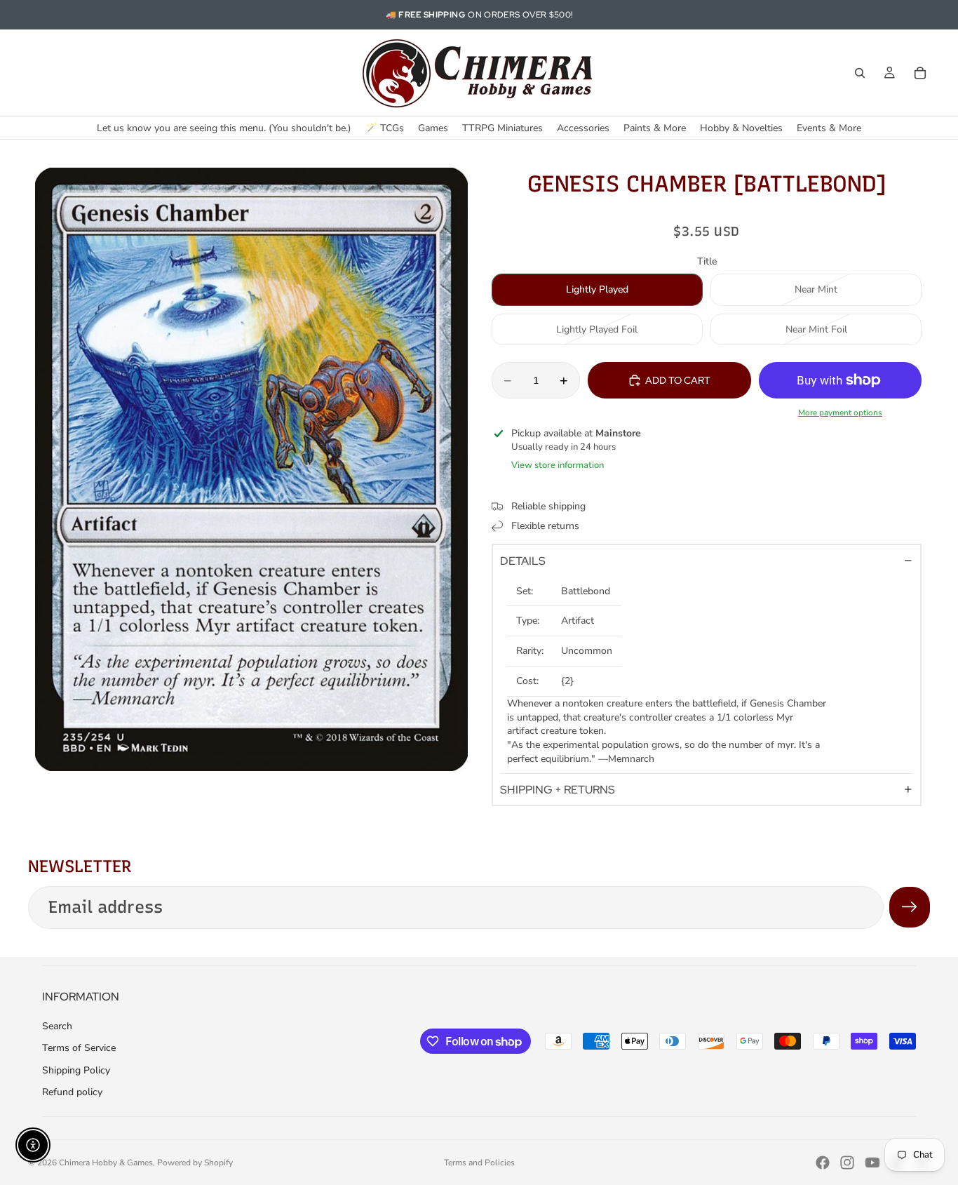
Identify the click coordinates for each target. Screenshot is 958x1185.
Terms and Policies (479, 1162)
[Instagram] (847, 1162)
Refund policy (72, 1092)
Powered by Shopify (195, 1162)
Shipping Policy (76, 1070)
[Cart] (920, 73)
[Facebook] (822, 1162)
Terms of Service (79, 1048)
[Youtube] (872, 1162)
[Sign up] (909, 907)
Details (523, 561)
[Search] (859, 73)
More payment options (840, 412)
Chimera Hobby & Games (106, 1162)
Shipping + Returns (557, 789)
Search (57, 1026)
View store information (557, 465)
